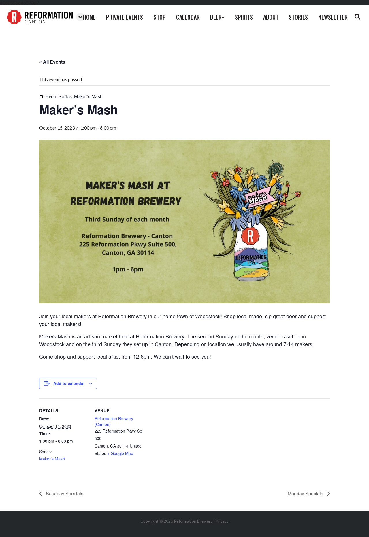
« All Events (52, 61)
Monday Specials (306, 493)
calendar (188, 17)
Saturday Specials (64, 493)
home (89, 17)
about (270, 17)
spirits (244, 17)
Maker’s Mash (52, 459)
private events (124, 17)
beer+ (217, 17)
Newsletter (333, 17)
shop (159, 17)
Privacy (222, 521)
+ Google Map (120, 453)
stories (298, 17)
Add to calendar (69, 383)
